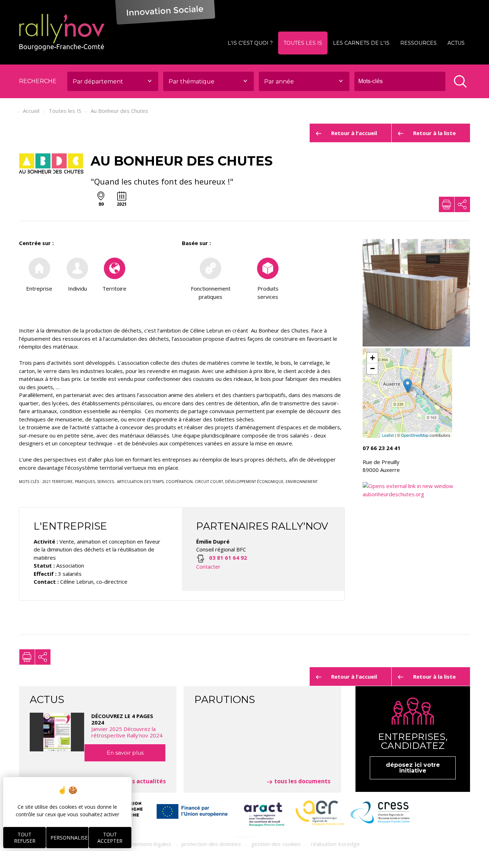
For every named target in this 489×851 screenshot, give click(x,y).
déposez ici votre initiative (413, 767)
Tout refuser (24, 837)
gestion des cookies (276, 843)
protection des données (211, 843)
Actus (456, 43)
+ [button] (372, 357)
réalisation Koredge (335, 843)
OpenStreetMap (415, 435)
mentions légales (150, 843)
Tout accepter (109, 837)
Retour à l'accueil (354, 133)
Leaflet (388, 435)
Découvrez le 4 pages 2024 (127, 725)
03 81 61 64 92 (228, 557)
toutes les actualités (136, 781)
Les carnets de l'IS (361, 43)
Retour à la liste (434, 133)
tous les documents (302, 781)
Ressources (418, 43)
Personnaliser (69, 837)
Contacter (208, 566)
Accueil (31, 110)
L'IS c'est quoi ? (250, 43)
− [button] (372, 368)
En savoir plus (125, 752)
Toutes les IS (303, 43)
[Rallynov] (62, 32)
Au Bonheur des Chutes (119, 110)
